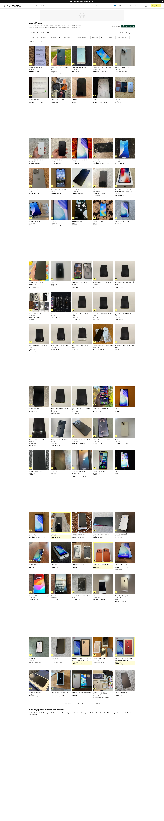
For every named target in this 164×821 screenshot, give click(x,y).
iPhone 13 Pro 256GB (35, 692)
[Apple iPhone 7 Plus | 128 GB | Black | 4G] (39, 428)
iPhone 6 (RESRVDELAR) (79, 67)
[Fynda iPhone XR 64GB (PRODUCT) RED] (82, 460)
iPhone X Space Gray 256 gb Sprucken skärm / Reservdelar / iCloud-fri (123, 190)
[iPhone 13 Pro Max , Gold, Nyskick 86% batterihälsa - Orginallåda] (82, 647)
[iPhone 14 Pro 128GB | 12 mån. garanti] (61, 428)
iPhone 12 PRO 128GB (35, 67)
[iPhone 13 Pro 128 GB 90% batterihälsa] (39, 271)
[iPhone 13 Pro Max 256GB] (125, 210)
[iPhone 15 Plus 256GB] (125, 680)
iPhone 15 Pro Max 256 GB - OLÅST (80, 283)
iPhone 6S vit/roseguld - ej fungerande (122, 596)
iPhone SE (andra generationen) (60, 692)
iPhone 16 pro (97, 190)
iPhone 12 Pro (76, 190)
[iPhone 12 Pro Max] (61, 460)
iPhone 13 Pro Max (56, 564)
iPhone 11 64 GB (34, 99)
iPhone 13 (96, 160)
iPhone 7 (95, 99)
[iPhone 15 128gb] (39, 396)
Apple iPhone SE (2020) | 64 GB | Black (124, 283)
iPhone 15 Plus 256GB (121, 692)
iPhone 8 (94, 713)
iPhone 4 (82, 713)
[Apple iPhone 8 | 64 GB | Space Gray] (82, 396)
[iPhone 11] (61, 271)
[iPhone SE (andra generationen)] (61, 680)
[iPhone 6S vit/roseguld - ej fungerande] (125, 584)
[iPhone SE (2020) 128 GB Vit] (39, 148)
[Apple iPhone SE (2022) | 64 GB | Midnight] (103, 271)
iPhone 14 (75, 99)
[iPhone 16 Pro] (61, 647)
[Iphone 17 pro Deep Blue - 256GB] (82, 428)
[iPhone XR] (125, 148)
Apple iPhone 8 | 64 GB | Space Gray (81, 409)
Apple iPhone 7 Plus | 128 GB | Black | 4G (38, 440)
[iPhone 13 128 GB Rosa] (82, 522)
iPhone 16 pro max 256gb (58, 99)
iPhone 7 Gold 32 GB (99, 658)
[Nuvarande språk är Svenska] (115, 5)
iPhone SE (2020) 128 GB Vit (37, 160)
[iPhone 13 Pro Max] (61, 552)
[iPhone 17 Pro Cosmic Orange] (103, 552)
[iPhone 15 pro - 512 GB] (125, 552)
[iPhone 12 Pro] (82, 178)
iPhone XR (117, 160)
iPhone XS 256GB (98, 221)
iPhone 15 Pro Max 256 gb (100, 408)
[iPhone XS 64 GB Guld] (103, 460)
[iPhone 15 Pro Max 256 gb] (103, 396)
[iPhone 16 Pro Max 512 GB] (39, 302)
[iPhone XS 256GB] (103, 210)
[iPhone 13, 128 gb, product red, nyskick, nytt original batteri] (124, 647)
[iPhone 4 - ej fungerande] (103, 584)
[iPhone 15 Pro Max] (39, 178)
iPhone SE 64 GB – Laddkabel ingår (39, 595)
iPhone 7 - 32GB (55, 595)
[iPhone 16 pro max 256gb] (61, 87)
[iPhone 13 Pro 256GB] (39, 680)
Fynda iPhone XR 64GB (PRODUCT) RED (78, 472)
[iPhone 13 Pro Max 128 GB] (61, 178)
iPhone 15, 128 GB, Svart (79, 564)
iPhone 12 (53, 534)
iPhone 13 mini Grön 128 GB (80, 160)
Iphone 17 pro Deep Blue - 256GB (81, 439)
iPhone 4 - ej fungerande (100, 595)
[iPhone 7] (103, 87)
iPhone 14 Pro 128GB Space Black (103, 345)
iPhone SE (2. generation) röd (101, 534)
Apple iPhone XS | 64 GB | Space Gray (81, 314)
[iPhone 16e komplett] (39, 210)
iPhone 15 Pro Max (34, 190)
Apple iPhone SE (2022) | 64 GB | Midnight (102, 283)
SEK (119, 6)
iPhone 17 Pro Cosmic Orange (101, 564)
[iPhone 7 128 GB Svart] (61, 148)
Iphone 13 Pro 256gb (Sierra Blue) (81, 692)
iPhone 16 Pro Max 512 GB (36, 314)
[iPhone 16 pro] (103, 178)
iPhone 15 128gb (34, 408)
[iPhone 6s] (125, 87)
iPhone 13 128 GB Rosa (78, 534)
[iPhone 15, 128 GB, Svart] (82, 552)
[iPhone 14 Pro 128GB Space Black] (103, 334)
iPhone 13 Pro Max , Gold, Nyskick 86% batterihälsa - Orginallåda (81, 659)
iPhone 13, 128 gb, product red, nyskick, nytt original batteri (124, 659)
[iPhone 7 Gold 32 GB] (103, 647)
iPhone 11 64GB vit (34, 564)
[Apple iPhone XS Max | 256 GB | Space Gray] (61, 396)
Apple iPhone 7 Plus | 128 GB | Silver (80, 346)
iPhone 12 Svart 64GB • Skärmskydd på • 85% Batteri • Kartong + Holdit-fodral (102, 693)
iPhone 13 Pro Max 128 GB (58, 190)
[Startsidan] (16, 5)
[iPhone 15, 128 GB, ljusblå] (125, 56)
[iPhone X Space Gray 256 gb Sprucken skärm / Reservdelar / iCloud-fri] (125, 178)
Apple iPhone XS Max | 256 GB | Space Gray (60, 409)
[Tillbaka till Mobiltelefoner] (30, 33)
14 (92, 703)
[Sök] (96, 5)
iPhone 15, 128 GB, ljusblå (122, 67)
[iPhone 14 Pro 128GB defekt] (103, 428)
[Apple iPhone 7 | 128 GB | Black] (61, 334)
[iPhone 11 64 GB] (39, 87)
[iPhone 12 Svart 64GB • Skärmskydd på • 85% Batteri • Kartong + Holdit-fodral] (103, 680)
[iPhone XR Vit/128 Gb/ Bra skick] (103, 56)
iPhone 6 (88, 713)
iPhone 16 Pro (55, 658)
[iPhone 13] (103, 148)
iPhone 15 (117, 439)
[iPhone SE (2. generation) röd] (103, 522)
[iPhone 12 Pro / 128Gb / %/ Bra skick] (61, 56)
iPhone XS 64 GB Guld (99, 471)
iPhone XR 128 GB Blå (121, 534)
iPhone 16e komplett (35, 221)
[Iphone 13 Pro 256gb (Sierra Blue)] (82, 680)
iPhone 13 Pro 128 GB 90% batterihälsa (36, 283)
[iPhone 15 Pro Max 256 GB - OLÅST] (82, 271)
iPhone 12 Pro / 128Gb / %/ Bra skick (59, 68)
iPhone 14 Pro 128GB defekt (101, 439)
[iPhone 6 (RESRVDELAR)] (82, 56)
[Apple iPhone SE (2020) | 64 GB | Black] (125, 271)
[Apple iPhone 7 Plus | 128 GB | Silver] (82, 334)
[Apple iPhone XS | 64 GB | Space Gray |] (125, 302)
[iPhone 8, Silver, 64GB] (39, 460)
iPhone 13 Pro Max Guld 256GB (81, 595)
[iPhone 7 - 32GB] (61, 584)
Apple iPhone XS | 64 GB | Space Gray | (124, 314)
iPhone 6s (117, 99)
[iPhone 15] (125, 428)
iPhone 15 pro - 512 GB (121, 564)
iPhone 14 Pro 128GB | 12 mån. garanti (59, 440)
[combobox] (64, 5)
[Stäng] (162, 2)
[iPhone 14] (82, 87)
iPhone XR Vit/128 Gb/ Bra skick (102, 67)
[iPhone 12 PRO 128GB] (39, 56)
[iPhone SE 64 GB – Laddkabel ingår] (39, 584)
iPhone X (102, 713)
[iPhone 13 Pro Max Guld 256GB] (82, 584)
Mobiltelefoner (35, 33)
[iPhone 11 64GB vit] (39, 552)
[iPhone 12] (60, 522)
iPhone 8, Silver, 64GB (35, 471)
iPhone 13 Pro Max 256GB (122, 221)
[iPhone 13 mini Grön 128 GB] (82, 148)
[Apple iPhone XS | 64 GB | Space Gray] (82, 302)
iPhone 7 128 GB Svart (57, 160)
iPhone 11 (53, 282)
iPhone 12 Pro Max (56, 471)
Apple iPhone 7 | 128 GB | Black (60, 345)
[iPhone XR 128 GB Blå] (125, 522)
